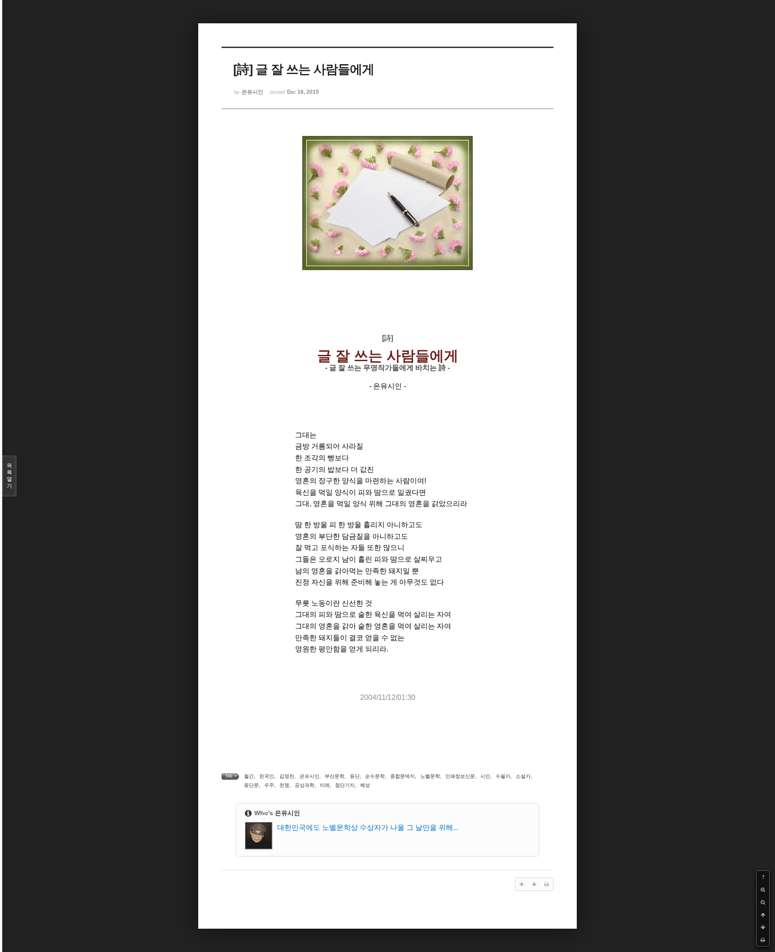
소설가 (523, 776)
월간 (249, 776)
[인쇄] (763, 940)
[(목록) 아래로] (763, 927)
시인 (485, 776)
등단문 (251, 785)
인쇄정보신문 (460, 776)
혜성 (365, 785)
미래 (325, 785)
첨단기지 (345, 785)
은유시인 (309, 776)
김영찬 (286, 776)
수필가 (503, 776)
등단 (355, 776)
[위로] (763, 914)
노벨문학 (430, 776)
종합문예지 (402, 776)
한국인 (266, 776)
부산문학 (334, 776)
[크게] (763, 889)
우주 (269, 785)
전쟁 (284, 785)
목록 (9, 476)
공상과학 (304, 785)
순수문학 (375, 776)
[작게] (763, 902)
